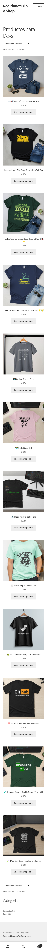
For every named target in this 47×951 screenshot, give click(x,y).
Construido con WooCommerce (17, 936)
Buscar (23, 946)
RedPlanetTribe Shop (15, 8)
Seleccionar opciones (23, 112)
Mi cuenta (8, 946)
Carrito (36, 944)
